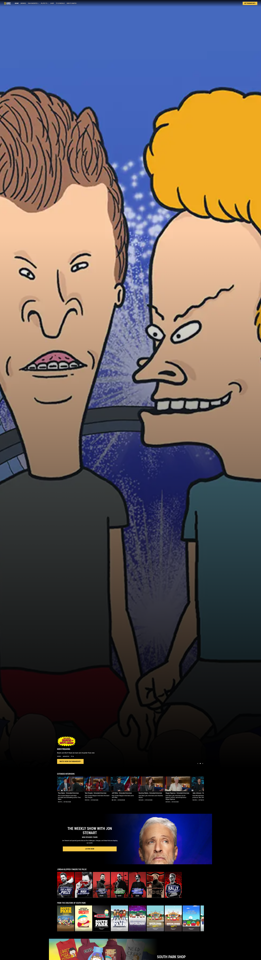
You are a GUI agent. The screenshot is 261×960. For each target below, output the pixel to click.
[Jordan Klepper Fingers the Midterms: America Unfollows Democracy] (137, 885)
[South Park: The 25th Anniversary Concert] (137, 918)
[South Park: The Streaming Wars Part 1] (155, 918)
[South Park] (65, 918)
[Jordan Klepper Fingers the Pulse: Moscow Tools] (155, 885)
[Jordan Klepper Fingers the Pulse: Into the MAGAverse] (101, 885)
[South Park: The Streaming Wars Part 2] (173, 918)
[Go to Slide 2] (200, 763)
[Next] (201, 791)
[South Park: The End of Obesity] (83, 918)
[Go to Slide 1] (197, 763)
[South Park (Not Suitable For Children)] (101, 918)
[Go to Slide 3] (202, 763)
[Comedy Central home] (7, 3)
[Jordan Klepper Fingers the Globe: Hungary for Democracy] (119, 885)
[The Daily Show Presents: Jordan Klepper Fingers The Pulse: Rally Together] (173, 885)
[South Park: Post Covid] (191, 918)
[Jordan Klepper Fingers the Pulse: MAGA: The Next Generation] (83, 885)
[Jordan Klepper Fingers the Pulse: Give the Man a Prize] (65, 885)
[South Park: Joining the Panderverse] (119, 918)
